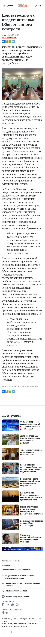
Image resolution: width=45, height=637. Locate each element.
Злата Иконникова (9, 37)
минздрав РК (17, 386)
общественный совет (30, 386)
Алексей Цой (6, 386)
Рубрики (9, 6)
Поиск (38, 6)
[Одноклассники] (6, 41)
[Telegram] (13, 41)
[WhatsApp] (10, 41)
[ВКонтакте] (3, 41)
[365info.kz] (22, 5)
